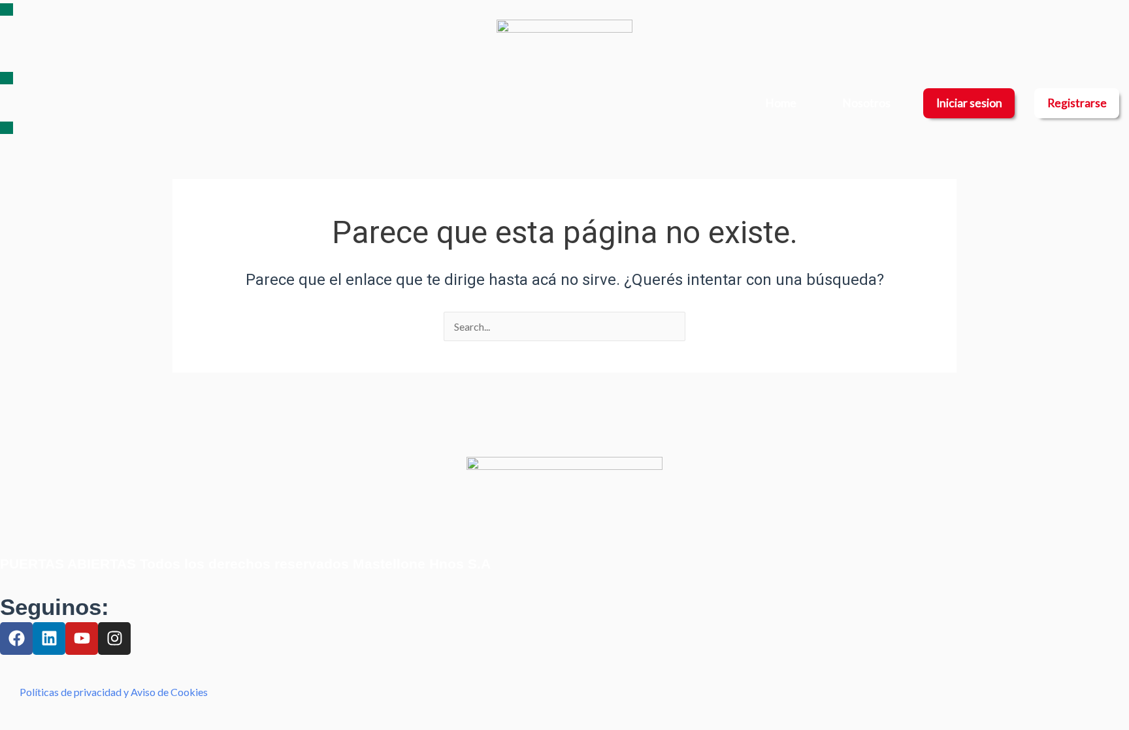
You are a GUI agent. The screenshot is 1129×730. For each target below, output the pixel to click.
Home (780, 103)
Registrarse (1077, 103)
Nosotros (866, 103)
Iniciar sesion (969, 103)
